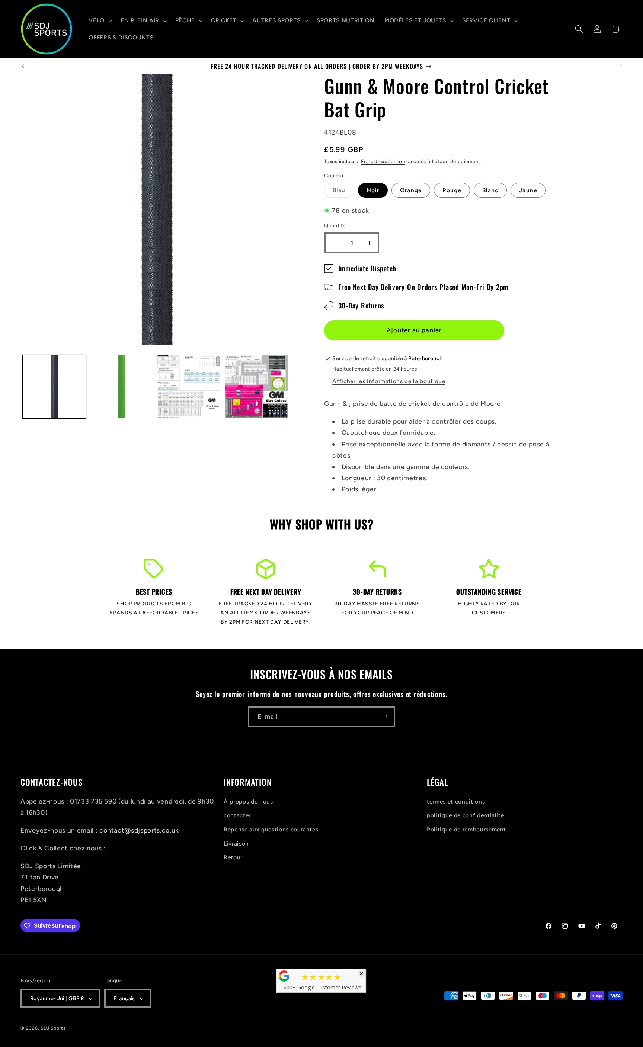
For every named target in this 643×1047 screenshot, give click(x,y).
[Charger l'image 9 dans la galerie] (256, 386)
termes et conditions (456, 801)
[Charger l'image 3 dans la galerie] (121, 386)
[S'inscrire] (385, 717)
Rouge (451, 190)
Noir (373, 190)
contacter (237, 815)
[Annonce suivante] (620, 66)
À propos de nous (248, 801)
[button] (100, 20)
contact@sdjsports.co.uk (139, 830)
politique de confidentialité (465, 815)
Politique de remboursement (466, 829)
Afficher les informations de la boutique (388, 381)
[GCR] (284, 976)
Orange (411, 190)
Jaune (528, 190)
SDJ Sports (53, 1028)
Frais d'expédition (383, 161)
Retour (233, 857)
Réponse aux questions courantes (271, 829)
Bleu (343, 192)
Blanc (490, 190)
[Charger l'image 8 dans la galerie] (189, 386)
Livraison (236, 843)
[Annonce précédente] (23, 66)
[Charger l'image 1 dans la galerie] (54, 386)
